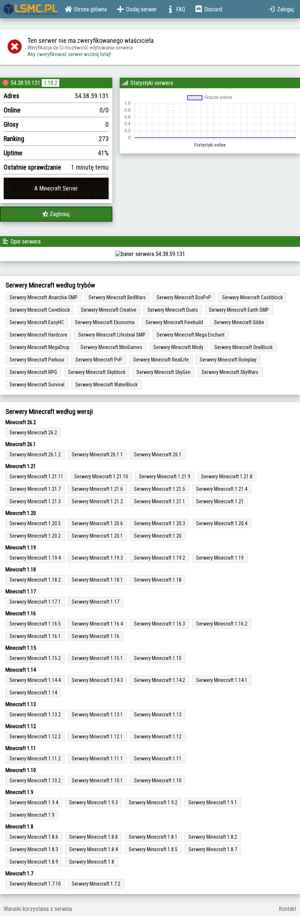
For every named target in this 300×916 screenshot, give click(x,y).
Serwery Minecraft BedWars (117, 297)
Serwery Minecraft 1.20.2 (35, 536)
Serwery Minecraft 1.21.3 (35, 501)
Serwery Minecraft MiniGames (111, 347)
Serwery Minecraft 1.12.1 (97, 736)
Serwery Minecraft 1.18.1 (97, 580)
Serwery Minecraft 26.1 (157, 454)
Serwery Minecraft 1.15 (157, 658)
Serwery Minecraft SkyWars (230, 372)
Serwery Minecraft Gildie (239, 322)
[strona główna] (30, 9)
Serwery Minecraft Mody (178, 347)
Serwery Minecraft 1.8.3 (34, 849)
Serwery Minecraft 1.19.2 (159, 558)
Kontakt (287, 908)
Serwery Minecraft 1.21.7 (35, 489)
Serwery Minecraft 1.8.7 (212, 849)
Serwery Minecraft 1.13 (157, 714)
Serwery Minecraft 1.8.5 (153, 849)
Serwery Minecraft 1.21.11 (36, 476)
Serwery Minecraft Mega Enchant (191, 335)
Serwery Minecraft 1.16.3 (159, 624)
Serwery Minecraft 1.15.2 (35, 658)
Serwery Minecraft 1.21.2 (97, 501)
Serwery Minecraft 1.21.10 (101, 476)
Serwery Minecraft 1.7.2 (96, 884)
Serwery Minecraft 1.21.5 (159, 489)
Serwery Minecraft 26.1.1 (97, 454)
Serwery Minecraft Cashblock (252, 297)
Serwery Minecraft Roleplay (228, 360)
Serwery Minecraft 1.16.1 (35, 636)
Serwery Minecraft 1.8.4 (93, 849)
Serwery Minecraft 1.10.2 (35, 780)
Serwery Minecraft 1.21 (220, 501)
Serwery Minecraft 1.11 (157, 758)
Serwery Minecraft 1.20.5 (35, 523)
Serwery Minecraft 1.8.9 (34, 862)
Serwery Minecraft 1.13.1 (97, 714)
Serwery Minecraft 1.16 (95, 636)
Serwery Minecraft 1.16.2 (221, 624)
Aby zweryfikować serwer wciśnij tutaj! (69, 54)
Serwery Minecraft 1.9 (32, 815)
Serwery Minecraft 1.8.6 (34, 837)
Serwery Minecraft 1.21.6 (97, 489)
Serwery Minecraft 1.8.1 (153, 837)
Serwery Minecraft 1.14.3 (97, 680)
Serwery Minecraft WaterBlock (106, 384)
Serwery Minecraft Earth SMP (239, 310)
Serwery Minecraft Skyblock (96, 372)
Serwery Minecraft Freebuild (174, 322)
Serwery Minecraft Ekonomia (105, 322)
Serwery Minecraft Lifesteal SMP (112, 335)
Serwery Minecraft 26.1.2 (35, 454)
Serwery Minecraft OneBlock (243, 347)
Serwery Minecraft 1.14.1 (221, 680)
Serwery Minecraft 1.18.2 (35, 580)
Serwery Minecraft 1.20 (157, 536)
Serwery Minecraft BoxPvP (184, 297)
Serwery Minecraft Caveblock (40, 310)
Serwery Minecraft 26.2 (33, 432)
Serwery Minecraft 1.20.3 (159, 523)
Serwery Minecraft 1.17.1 (35, 602)
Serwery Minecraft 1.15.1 (97, 658)
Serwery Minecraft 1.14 (33, 693)
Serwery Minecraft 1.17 (95, 602)
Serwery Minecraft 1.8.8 (93, 837)
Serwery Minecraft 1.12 (157, 736)
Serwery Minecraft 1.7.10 (35, 884)
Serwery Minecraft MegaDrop (40, 347)
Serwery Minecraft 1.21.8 (226, 476)
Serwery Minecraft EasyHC (37, 322)
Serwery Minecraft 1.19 (220, 558)
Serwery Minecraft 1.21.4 (221, 489)
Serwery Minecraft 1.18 (157, 580)
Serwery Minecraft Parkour (37, 360)
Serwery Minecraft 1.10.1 (97, 780)
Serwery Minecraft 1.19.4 (35, 558)
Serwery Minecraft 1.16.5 (35, 624)
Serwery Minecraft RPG (33, 372)
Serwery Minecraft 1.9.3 (93, 802)
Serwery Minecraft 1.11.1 (97, 758)
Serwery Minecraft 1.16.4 (97, 624)
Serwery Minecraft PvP (98, 360)
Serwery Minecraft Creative (108, 310)
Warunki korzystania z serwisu (38, 908)
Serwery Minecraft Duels (172, 310)
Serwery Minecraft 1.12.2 (35, 736)
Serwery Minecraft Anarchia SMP (44, 297)
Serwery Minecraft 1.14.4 (35, 680)
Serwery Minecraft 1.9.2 (153, 802)
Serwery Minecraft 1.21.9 (164, 476)
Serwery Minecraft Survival (37, 384)
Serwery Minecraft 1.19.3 (97, 558)
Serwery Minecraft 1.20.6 (97, 523)
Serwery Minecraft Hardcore (38, 335)
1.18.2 (50, 82)
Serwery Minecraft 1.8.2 (212, 837)
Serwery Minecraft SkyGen (163, 372)
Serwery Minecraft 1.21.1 (159, 501)
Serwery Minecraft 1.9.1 (212, 802)
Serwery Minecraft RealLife (161, 360)
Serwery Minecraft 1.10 (157, 780)
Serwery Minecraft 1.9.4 (34, 802)
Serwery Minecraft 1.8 (91, 862)
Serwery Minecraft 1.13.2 (35, 714)
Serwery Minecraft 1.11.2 (35, 758)
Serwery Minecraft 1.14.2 (159, 680)
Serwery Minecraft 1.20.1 (97, 536)
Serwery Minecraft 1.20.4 (221, 523)
